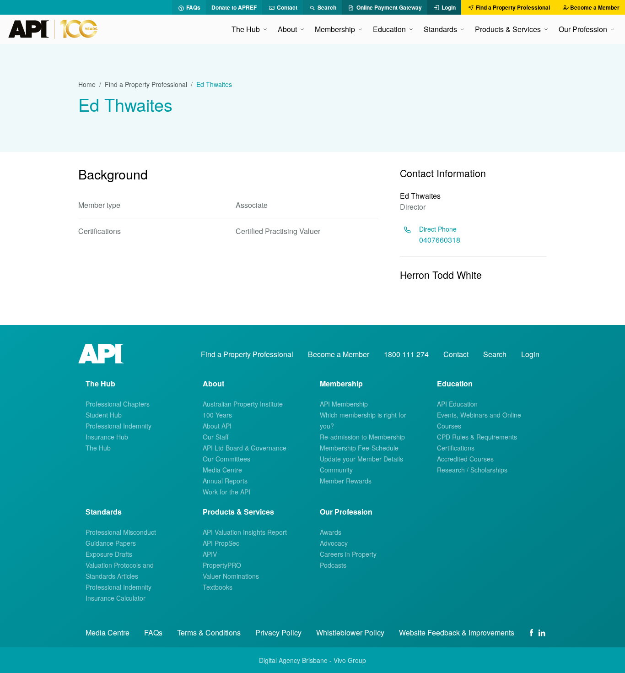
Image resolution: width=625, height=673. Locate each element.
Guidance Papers (111, 543)
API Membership (344, 403)
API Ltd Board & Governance (244, 447)
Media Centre (222, 469)
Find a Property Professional (146, 84)
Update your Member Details (361, 458)
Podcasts (333, 565)
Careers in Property (348, 554)
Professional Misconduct (121, 532)
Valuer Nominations (231, 576)
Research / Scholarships (472, 469)
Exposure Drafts (109, 554)
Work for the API (226, 491)
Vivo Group (350, 660)
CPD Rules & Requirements (477, 436)
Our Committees (226, 458)
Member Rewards (346, 480)
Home (87, 84)
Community (336, 469)
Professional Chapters (118, 403)
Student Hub (104, 414)
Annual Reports (225, 480)
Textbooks (217, 587)
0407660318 (439, 239)
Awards (330, 532)
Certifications (455, 447)
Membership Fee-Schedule (359, 447)
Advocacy (334, 543)
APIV (210, 554)
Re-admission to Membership (362, 436)
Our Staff (215, 436)
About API (217, 425)
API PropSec (221, 543)
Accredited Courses (465, 458)
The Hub (98, 447)
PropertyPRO (222, 565)
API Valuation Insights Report (245, 532)
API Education (457, 403)
